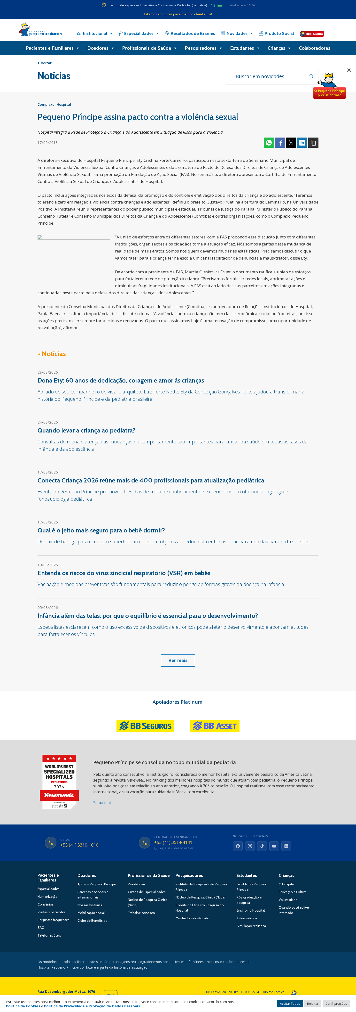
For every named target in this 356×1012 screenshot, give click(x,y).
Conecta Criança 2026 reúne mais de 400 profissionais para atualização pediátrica (151, 480)
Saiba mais (103, 802)
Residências (137, 884)
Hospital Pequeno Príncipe (40, 30)
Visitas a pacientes (52, 912)
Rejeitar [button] (312, 1003)
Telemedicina (247, 918)
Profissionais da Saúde (149, 875)
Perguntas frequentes (54, 920)
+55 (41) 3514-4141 (173, 842)
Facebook (280, 143)
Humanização (48, 896)
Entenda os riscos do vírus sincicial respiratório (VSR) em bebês (124, 573)
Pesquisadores (201, 48)
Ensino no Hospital (251, 910)
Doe (329, 86)
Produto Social (279, 33)
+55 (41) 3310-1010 (79, 845)
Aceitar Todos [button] (290, 1003)
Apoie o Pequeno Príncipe (96, 884)
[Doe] (312, 33)
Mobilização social (91, 913)
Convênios (46, 904)
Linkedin (302, 143)
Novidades (237, 33)
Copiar (313, 143)
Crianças (276, 48)
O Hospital (286, 884)
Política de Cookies (23, 1006)
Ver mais (178, 660)
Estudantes (242, 48)
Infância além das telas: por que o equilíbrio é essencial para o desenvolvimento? (148, 616)
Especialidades (139, 33)
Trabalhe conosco (141, 913)
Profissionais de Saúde (146, 48)
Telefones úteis (49, 935)
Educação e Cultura (292, 892)
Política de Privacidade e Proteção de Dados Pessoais (92, 1006)
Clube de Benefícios (92, 920)
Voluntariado (288, 900)
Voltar (46, 63)
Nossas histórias (89, 905)
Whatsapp (269, 143)
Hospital (64, 104)
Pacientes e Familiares (50, 48)
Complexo (46, 104)
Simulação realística (251, 926)
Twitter (291, 143)
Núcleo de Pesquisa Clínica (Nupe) (200, 897)
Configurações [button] (336, 1003)
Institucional (95, 33)
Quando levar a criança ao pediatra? (86, 430)
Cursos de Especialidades (147, 892)
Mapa (111, 995)
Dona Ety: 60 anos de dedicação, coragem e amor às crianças (121, 380)
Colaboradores (314, 48)
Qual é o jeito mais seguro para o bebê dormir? (101, 530)
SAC (41, 927)
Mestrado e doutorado (192, 918)
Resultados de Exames (193, 33)
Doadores (97, 48)
